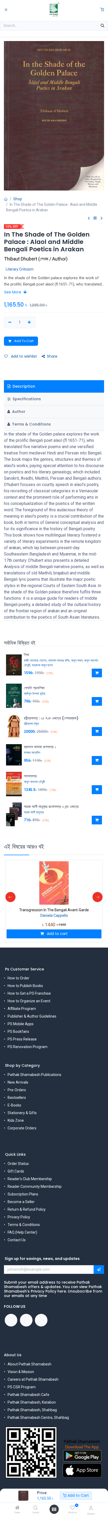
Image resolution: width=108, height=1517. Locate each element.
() (36, 259)
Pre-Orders (17, 1090)
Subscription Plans (23, 1194)
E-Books (14, 1105)
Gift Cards (16, 1171)
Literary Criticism (20, 269)
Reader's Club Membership (30, 1179)
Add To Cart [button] (23, 341)
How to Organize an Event (29, 1001)
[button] (97, 673)
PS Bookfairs (18, 1031)
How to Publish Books (25, 986)
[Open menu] (54, 1509)
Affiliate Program (22, 1009)
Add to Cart (78, 1495)
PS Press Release (22, 1039)
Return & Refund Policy (27, 1209)
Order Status (18, 1163)
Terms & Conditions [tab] (31, 424)
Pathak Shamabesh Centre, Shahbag (38, 1417)
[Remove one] (10, 322)
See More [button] (13, 292)
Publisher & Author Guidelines (32, 1016)
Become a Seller (21, 1202)
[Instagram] (41, 1320)
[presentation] (10, 897)
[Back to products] (95, 218)
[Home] (17, 1508)
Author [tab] (18, 411)
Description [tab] (23, 386)
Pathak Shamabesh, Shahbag (32, 1410)
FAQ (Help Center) (22, 1232)
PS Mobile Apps (21, 1024)
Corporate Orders (22, 1128)
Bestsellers (17, 1097)
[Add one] (29, 322)
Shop (17, 199)
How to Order (18, 978)
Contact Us (17, 1240)
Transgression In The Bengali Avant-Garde (54, 910)
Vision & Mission (21, 1372)
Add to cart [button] (57, 933)
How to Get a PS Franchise (29, 993)
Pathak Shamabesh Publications (34, 1075)
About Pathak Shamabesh (29, 1364)
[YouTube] (26, 1320)
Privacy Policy (19, 1217)
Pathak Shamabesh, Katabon (32, 1402)
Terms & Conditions (24, 1225)
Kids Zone (16, 1120)
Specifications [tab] (26, 399)
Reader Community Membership (35, 1186)
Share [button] (52, 356)
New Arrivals (18, 1082)
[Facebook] (11, 1320)
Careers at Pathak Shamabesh (33, 1379)
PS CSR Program (22, 1387)
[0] (102, 9)
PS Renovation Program (27, 1047)
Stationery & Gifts (22, 1113)
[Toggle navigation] (6, 9)
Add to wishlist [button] (23, 356)
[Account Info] (90, 1508)
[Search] (35, 1508)
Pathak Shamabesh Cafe (28, 1395)
